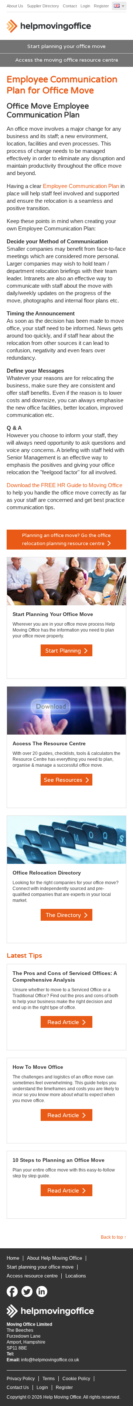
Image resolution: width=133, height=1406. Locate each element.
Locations (75, 1276)
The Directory (64, 915)
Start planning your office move (66, 46)
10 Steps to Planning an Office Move (59, 1160)
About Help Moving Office (54, 1258)
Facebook (12, 1291)
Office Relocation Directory (47, 873)
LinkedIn (41, 1291)
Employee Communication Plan (81, 186)
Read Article (64, 1022)
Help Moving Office (51, 28)
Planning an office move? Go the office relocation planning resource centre (66, 540)
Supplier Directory (43, 6)
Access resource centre (32, 1276)
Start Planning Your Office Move (53, 614)
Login (85, 6)
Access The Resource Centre (49, 743)
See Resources (64, 780)
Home (13, 1258)
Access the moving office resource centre (66, 60)
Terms (48, 1378)
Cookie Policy (76, 1378)
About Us (15, 6)
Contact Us (18, 1387)
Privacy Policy (21, 1378)
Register (101, 6)
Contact (70, 6)
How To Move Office (38, 1067)
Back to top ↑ (113, 1237)
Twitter (27, 1291)
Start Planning (63, 650)
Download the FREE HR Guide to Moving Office (64, 485)
